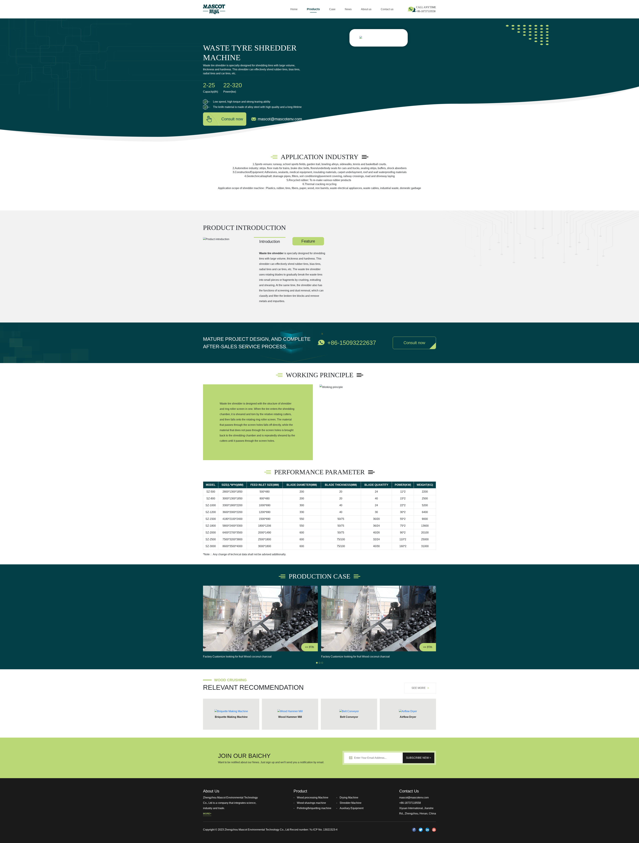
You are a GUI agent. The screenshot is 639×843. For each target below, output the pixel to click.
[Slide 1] (317, 663)
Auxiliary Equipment (351, 808)
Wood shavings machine (311, 802)
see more (420, 688)
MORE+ (207, 813)
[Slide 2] (319, 663)
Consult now (232, 119)
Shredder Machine (350, 802)
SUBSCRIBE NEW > (418, 757)
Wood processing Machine (312, 797)
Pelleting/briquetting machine (314, 808)
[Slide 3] (322, 663)
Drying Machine (349, 797)
